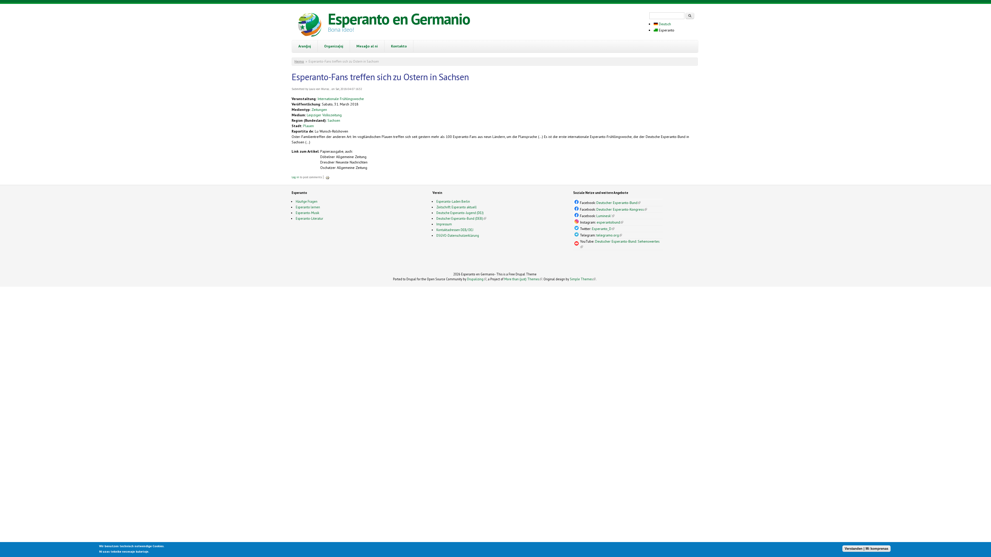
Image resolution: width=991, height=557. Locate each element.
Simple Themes (583, 279)
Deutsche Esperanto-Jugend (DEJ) (460, 213)
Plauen (308, 126)
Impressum (444, 224)
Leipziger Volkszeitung (324, 115)
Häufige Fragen (306, 201)
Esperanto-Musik (307, 213)
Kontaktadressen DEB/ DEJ (454, 230)
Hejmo (299, 61)
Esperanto (666, 30)
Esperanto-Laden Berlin (453, 201)
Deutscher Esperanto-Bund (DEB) (459, 218)
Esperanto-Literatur (309, 218)
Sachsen (333, 120)
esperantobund (610, 222)
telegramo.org (609, 235)
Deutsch (664, 24)
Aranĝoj (304, 46)
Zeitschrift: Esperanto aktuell (456, 207)
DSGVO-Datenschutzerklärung (457, 235)
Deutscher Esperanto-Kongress (621, 209)
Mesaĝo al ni (367, 46)
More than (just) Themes (523, 279)
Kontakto (399, 46)
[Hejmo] (310, 25)
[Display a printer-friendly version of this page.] (327, 177)
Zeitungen (319, 109)
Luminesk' (605, 216)
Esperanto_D (603, 228)
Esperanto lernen (308, 207)
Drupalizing (476, 279)
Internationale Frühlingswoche (340, 98)
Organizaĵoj (333, 46)
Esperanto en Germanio (399, 19)
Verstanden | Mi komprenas (866, 549)
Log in (295, 177)
